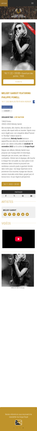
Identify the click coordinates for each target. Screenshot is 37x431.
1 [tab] (14, 428)
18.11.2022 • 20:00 (11, 184)
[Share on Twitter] (14, 196)
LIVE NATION (19, 117)
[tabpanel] (18, 419)
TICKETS (18, 82)
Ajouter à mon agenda (21, 101)
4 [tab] (23, 428)
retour (4, 3)
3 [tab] (20, 428)
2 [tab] (17, 428)
